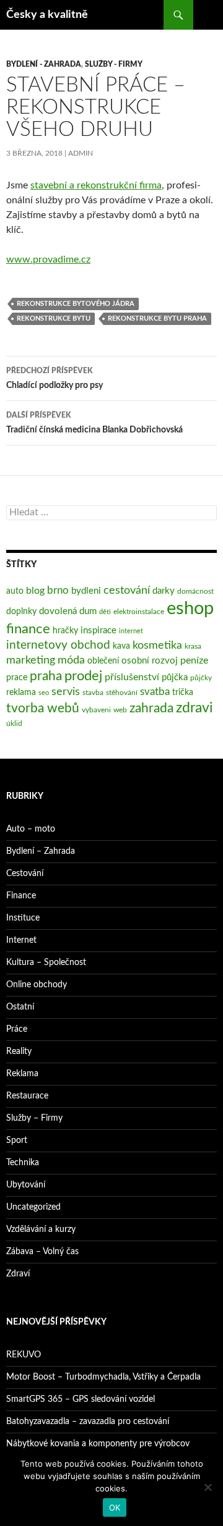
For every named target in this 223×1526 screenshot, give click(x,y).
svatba (155, 691)
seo (43, 692)
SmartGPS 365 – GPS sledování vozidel (80, 1399)
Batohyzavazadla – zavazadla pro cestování (87, 1421)
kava (121, 646)
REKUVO (23, 1355)
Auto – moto (30, 829)
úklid (14, 723)
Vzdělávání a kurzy (41, 1229)
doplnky (21, 611)
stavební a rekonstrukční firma (96, 185)
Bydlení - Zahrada (43, 64)
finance (28, 629)
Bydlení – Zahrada (40, 851)
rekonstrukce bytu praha (157, 318)
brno (58, 590)
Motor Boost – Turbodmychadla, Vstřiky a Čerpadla (103, 1377)
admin (80, 153)
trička (182, 692)
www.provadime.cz (48, 259)
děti (105, 612)
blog (35, 591)
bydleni (86, 591)
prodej (83, 676)
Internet (21, 940)
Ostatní (20, 1007)
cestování (126, 590)
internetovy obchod (58, 645)
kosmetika (157, 645)
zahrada (151, 708)
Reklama (22, 1073)
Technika (22, 1162)
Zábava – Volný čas (42, 1251)
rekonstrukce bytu (53, 318)
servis (65, 692)
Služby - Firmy (113, 64)
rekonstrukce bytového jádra (75, 303)
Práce (16, 1029)
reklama (21, 692)
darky (163, 591)
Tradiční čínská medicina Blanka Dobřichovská (94, 422)
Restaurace (27, 1096)
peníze (194, 660)
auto (15, 591)
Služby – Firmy (34, 1118)
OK (115, 1507)
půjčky (201, 677)
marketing (30, 660)
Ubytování (25, 1185)
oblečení (103, 661)
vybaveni (96, 710)
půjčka (175, 677)
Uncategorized (33, 1207)
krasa (193, 646)
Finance (21, 896)
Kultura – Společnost (46, 962)
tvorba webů (42, 708)
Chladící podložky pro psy (54, 378)
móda (71, 660)
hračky (65, 630)
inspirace (98, 630)
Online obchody (36, 984)
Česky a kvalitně (47, 14)
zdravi (194, 708)
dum (88, 611)
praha (46, 676)
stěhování (122, 692)
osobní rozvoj (149, 660)
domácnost (195, 591)
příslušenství (132, 677)
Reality (19, 1051)
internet (131, 631)
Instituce (23, 918)
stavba (92, 692)
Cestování (24, 873)
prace (16, 677)
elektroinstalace (138, 611)
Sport (16, 1140)
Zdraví (18, 1274)
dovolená (58, 611)
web (120, 710)
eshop (190, 608)
